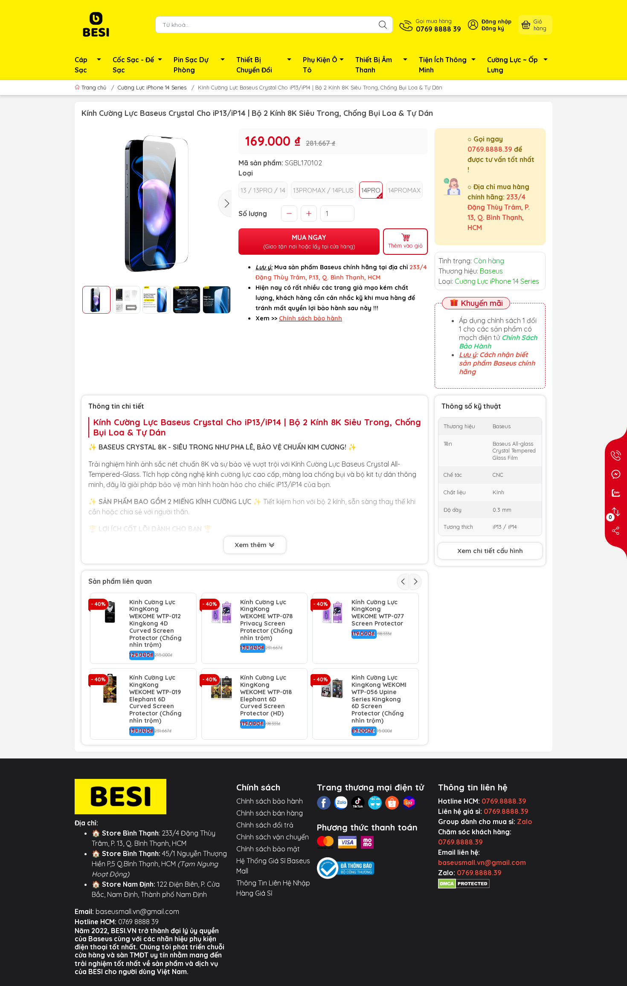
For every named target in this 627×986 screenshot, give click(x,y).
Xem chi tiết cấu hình (490, 551)
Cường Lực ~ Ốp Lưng (512, 64)
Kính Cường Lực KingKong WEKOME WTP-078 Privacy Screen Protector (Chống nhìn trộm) (266, 620)
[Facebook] (324, 803)
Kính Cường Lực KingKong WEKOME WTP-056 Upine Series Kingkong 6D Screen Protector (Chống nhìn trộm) (378, 699)
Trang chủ (94, 87)
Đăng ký (493, 28)
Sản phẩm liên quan (120, 581)
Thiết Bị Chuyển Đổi (254, 64)
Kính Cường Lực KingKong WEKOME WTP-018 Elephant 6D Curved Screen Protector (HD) (266, 695)
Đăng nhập (496, 21)
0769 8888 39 (138, 921)
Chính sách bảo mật (268, 849)
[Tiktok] (358, 803)
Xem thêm (251, 545)
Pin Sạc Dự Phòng (191, 64)
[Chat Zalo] (616, 493)
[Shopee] (392, 803)
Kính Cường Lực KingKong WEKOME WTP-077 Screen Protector (377, 613)
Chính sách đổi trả (264, 825)
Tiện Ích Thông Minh (443, 64)
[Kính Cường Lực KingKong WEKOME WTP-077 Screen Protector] (332, 613)
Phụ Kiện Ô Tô (320, 64)
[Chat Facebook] (616, 474)
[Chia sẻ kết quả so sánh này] (616, 530)
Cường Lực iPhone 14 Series (152, 87)
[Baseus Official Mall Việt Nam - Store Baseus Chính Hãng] (96, 24)
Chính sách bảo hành (269, 801)
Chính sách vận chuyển (272, 837)
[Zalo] (341, 803)
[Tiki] (375, 803)
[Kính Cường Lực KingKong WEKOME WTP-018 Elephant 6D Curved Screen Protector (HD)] (221, 688)
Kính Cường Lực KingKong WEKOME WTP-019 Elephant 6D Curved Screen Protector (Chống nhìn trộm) (155, 699)
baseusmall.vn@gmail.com (137, 911)
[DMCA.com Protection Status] (464, 883)
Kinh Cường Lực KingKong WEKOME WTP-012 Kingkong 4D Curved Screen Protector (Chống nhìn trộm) (155, 624)
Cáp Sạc (81, 64)
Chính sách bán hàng (269, 813)
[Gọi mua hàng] (616, 455)
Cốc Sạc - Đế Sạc (133, 64)
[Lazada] (409, 803)
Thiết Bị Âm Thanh (373, 64)
